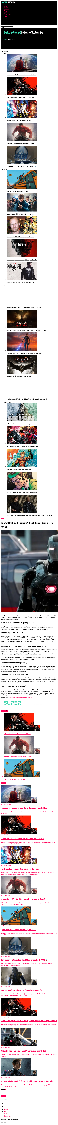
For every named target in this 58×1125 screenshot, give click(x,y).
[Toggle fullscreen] (4, 1122)
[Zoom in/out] (5, 1122)
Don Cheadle (18, 697)
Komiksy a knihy (8, 15)
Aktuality (6, 51)
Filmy (5, 10)
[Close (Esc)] (1, 1122)
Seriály (5, 12)
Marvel (5, 6)
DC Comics (7, 7)
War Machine (28, 697)
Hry (4, 13)
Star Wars (6, 9)
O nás (5, 16)
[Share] (2, 1122)
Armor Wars (12, 697)
